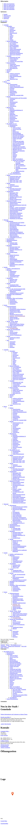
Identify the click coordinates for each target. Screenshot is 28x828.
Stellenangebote (13, 92)
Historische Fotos (14, 79)
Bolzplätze (12, 347)
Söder (11, 38)
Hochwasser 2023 (14, 192)
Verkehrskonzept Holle (15, 217)
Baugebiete (9, 245)
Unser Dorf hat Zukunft (15, 214)
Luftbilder (12, 77)
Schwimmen (12, 344)
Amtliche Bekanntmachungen (17, 87)
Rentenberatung (13, 118)
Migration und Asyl (17, 149)
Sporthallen (12, 343)
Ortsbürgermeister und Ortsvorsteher (18, 98)
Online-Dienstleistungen (15, 173)
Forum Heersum (13, 322)
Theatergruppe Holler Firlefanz (17, 324)
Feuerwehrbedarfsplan (15, 190)
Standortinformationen (12, 240)
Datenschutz (6, 17)
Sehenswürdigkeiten (11, 41)
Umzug (14, 157)
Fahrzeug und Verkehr (18, 137)
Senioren (9, 297)
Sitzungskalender (14, 102)
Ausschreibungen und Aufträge (17, 222)
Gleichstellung (13, 91)
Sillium (11, 37)
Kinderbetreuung (17, 145)
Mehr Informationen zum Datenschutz (10, 722)
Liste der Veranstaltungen (16, 335)
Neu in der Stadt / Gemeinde (20, 162)
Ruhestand (15, 152)
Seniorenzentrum (14, 302)
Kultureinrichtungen (11, 306)
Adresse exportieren (5, 747)
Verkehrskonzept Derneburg (16, 215)
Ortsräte (11, 100)
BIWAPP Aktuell (14, 194)
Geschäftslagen (16, 172)
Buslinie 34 (12, 256)
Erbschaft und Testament (18, 136)
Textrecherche (13, 106)
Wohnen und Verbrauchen (19, 160)
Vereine (11, 331)
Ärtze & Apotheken (14, 186)
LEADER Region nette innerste (17, 209)
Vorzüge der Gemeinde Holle (16, 95)
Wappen (8, 71)
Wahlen (8, 175)
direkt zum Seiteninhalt (9, 9)
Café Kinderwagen (14, 276)
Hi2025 (11, 320)
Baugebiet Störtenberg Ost (16, 249)
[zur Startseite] (4, 21)
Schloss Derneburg (14, 45)
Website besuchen (5, 744)
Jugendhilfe (12, 299)
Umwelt (11, 122)
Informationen (10, 221)
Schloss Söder (13, 48)
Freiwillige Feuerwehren (15, 188)
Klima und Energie (14, 230)
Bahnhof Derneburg (14, 255)
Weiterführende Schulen (15, 286)
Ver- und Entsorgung (20, 165)
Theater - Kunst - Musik (12, 321)
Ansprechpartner (13, 84)
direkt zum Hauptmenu (9, 6)
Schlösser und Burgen (15, 73)
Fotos (8, 72)
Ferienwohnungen (14, 58)
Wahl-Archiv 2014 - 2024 (16, 180)
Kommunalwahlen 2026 (15, 176)
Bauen (14, 130)
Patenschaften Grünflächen (16, 213)
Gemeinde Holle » (5, 731)
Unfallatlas (12, 263)
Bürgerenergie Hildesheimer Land (18, 225)
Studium (15, 156)
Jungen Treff (13, 282)
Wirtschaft (6, 219)
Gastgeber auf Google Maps (16, 61)
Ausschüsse (12, 99)
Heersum (12, 31)
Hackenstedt (12, 30)
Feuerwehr (9, 187)
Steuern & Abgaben (14, 121)
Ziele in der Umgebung (15, 54)
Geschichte (9, 69)
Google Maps (4, 821)
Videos (8, 80)
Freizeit (5, 305)
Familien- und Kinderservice (13, 268)
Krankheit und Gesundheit (19, 146)
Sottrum (11, 39)
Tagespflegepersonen (14, 275)
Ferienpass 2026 (13, 279)
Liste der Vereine (14, 332)
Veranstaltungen (13, 333)
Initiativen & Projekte (12, 201)
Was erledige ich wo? (12, 123)
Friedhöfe (9, 295)
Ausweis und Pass (17, 129)
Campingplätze (13, 60)
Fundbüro (12, 113)
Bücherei (12, 313)
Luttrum (11, 35)
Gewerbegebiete (10, 238)
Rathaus (8, 83)
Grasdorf (12, 29)
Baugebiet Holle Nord (15, 247)
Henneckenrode (13, 33)
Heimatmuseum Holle (15, 50)
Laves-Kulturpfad (14, 42)
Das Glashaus (13, 43)
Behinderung (16, 131)
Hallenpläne (12, 114)
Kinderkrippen (13, 271)
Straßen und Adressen (15, 65)
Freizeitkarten (13, 64)
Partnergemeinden (14, 211)
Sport (8, 340)
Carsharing (12, 257)
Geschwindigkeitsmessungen (16, 260)
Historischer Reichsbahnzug (16, 53)
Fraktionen (12, 104)
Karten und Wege (11, 62)
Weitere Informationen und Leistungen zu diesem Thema (14, 714)
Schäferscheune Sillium (15, 312)
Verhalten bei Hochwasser (16, 196)
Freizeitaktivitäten (14, 328)
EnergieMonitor (13, 228)
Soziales (5, 267)
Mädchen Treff (13, 280)
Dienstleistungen (13, 125)
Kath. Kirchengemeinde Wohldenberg (15, 291)
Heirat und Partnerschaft (18, 144)
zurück (2, 724)
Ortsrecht (12, 89)
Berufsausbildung (17, 133)
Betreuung (9, 270)
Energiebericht (13, 226)
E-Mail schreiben (5, 740)
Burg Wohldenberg (14, 46)
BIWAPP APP (13, 198)
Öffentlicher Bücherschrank (16, 314)
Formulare (12, 88)
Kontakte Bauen (13, 252)
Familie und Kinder (17, 138)
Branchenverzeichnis (14, 224)
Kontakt (5, 14)
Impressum (6, 18)
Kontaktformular (4, 746)
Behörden (12, 108)
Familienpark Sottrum (15, 52)
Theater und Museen (14, 318)
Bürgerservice (10, 107)
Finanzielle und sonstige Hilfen (20, 695)
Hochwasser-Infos (14, 195)
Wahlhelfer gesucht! (14, 179)
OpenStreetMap (13, 66)
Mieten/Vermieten (20, 164)
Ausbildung (12, 94)
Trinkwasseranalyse (14, 236)
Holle (11, 34)
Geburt (14, 140)
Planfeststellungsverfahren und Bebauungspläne (17, 234)
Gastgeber (9, 56)
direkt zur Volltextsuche (9, 5)
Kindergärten (13, 272)
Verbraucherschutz (20, 171)
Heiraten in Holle (14, 115)
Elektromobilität (13, 259)
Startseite (3, 645)
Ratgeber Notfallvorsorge (16, 199)
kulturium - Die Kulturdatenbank (17, 316)
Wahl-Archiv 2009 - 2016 (16, 182)
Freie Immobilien (14, 244)
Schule (14, 153)
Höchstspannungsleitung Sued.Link (18, 205)
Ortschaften (9, 26)
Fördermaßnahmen (14, 229)
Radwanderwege (14, 68)
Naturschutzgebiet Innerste (16, 210)
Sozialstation (13, 303)
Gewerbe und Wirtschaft (18, 142)
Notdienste (12, 184)
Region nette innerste (12, 326)
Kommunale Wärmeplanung (16, 232)
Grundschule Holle (14, 284)
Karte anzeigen (4, 735)
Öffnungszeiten (7, 15)
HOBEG (12, 251)
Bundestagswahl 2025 (15, 178)
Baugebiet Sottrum (14, 248)
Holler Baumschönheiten (15, 76)
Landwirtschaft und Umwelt (19, 148)
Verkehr (8, 253)
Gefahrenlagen (10, 191)
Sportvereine (13, 341)
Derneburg (12, 27)
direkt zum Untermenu (9, 8)
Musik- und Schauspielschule (16, 325)
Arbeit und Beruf (17, 127)
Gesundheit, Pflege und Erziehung (15, 298)
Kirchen (8, 287)
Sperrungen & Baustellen (15, 261)
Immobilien (9, 241)
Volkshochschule (14, 317)
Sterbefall (15, 154)
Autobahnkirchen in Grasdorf (16, 293)
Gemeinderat (13, 103)
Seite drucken (7, 724)
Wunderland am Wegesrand (16, 218)
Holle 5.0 (12, 206)
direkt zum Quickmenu (9, 3)
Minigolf (12, 339)
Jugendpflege (10, 278)
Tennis (11, 345)
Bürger (5, 81)
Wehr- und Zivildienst (18, 159)
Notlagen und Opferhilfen (19, 150)
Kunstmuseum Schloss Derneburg (18, 309)
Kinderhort (12, 274)
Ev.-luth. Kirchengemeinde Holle (17, 289)
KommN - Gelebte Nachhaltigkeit (18, 207)
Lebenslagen (13, 126)
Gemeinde (6, 25)
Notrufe (8, 183)
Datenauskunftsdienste (18, 134)
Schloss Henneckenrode (15, 49)
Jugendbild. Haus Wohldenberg (14, 294)
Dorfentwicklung (14, 203)
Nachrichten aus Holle (15, 85)
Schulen (8, 283)
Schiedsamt (12, 119)
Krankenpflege (13, 301)
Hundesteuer (13, 117)
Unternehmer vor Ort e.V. (16, 237)
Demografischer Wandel (15, 202)
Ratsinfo (9, 96)
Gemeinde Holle (13, 243)
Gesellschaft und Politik (18, 141)
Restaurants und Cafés (15, 57)
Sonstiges (18, 167)
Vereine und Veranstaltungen (13, 329)
